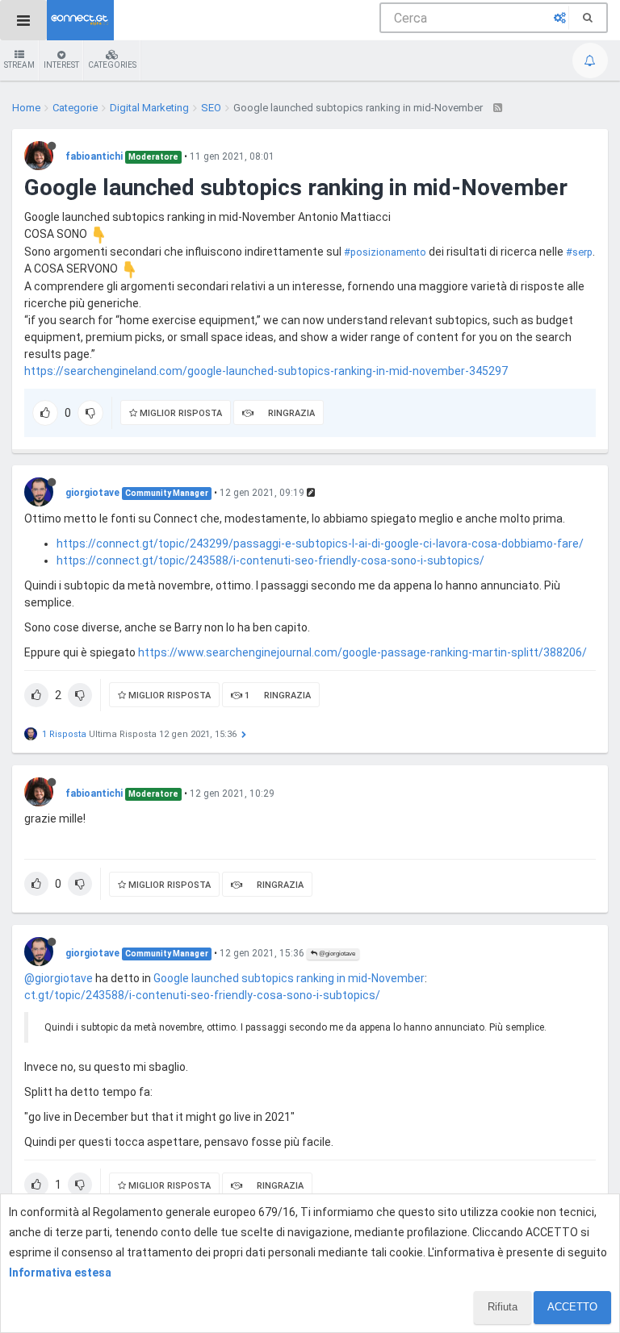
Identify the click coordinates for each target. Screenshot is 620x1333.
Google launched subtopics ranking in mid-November (289, 978)
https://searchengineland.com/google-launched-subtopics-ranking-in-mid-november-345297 (266, 370)
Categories (112, 64)
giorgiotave (92, 492)
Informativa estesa (60, 1272)
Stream (19, 64)
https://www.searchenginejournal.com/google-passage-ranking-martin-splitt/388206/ (362, 652)
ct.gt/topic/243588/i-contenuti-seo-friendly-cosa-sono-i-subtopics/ (202, 995)
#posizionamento (385, 252)
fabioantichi (94, 156)
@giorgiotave (336, 953)
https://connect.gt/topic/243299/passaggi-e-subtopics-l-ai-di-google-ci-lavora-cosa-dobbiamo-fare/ (320, 543)
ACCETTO (572, 1307)
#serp (579, 252)
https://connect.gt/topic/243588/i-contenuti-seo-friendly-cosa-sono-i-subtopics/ (270, 560)
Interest (61, 64)
